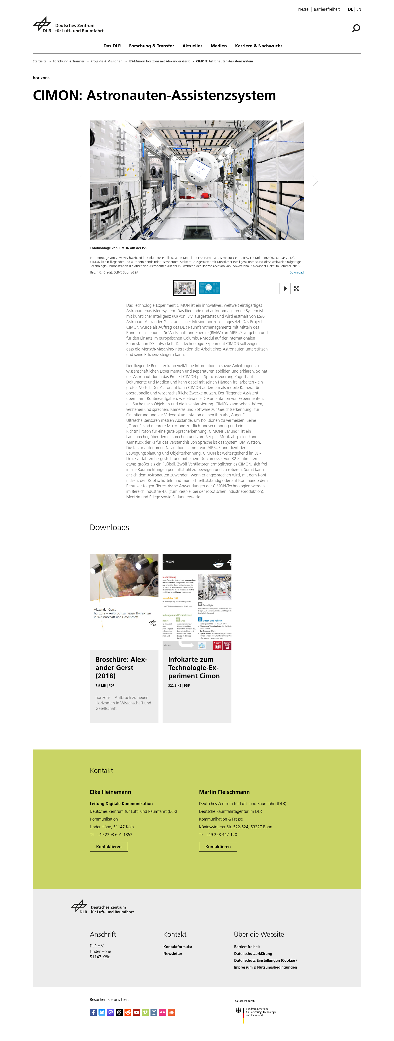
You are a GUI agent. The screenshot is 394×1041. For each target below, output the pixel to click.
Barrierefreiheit (327, 9)
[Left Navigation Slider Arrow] (97, 180)
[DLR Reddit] (127, 1014)
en (358, 9)
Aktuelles (192, 46)
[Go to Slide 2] (209, 288)
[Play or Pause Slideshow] (285, 289)
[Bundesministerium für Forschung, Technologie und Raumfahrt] (260, 1028)
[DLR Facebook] (93, 1014)
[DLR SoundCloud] (171, 1014)
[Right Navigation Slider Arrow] (299, 180)
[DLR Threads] (119, 1014)
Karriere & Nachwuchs (259, 46)
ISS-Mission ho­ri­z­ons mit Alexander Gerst (159, 61)
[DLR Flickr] (162, 1014)
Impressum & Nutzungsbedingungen (265, 967)
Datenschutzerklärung (253, 953)
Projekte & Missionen (106, 61)
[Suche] (356, 27)
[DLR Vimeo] (145, 1014)
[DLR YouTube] (136, 1014)
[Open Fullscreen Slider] (296, 289)
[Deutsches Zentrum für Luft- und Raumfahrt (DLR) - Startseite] (70, 27)
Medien (219, 46)
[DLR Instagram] (153, 1014)
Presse (303, 9)
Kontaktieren (109, 846)
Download (297, 272)
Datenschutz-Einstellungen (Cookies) (265, 960)
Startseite (40, 61)
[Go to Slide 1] (184, 288)
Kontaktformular (177, 946)
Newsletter (172, 953)
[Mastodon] (110, 1014)
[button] (197, 199)
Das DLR (112, 46)
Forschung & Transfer (151, 46)
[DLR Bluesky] (101, 1014)
